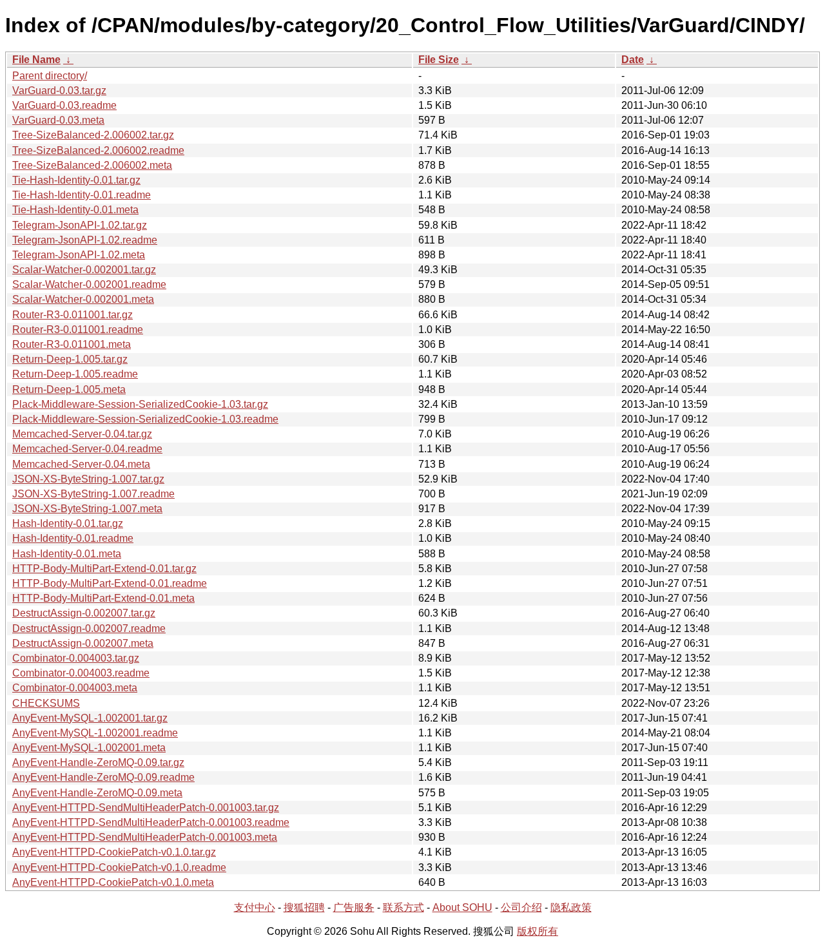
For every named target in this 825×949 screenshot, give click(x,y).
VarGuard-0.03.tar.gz (59, 90)
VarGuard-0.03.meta (58, 120)
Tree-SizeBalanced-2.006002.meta (92, 165)
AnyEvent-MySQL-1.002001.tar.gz (90, 718)
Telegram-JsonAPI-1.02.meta (78, 254)
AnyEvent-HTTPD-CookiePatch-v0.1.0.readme (119, 867)
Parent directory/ (49, 75)
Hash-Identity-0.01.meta (66, 553)
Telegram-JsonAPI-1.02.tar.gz (79, 225)
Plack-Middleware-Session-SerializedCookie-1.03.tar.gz (140, 404)
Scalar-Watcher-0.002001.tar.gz (84, 269)
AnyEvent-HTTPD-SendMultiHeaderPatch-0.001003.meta (144, 837)
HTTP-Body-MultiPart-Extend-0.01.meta (103, 598)
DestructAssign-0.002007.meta (82, 643)
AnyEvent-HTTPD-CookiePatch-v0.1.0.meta (113, 882)
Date (632, 59)
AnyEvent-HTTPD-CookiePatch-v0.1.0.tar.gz (114, 852)
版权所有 (537, 931)
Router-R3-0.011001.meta (71, 344)
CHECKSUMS (46, 703)
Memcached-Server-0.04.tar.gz (82, 433)
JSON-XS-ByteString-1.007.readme (93, 493)
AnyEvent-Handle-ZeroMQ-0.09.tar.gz (98, 762)
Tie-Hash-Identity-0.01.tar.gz (76, 180)
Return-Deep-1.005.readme (75, 374)
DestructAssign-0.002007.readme (89, 628)
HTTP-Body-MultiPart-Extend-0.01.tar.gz (104, 568)
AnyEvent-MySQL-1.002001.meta (89, 747)
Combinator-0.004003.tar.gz (75, 658)
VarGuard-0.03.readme (64, 105)
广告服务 (353, 907)
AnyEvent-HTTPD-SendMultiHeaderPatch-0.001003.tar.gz (145, 807)
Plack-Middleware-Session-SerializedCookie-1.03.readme (145, 419)
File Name (36, 59)
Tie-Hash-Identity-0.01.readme (81, 194)
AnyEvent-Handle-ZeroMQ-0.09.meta (97, 792)
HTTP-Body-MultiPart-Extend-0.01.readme (109, 583)
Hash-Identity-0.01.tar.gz (67, 523)
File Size (438, 59)
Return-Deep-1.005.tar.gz (70, 359)
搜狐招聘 (304, 907)
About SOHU (462, 907)
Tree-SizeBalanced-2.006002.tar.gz (93, 134)
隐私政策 (571, 907)
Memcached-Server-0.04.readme (87, 448)
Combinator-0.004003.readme (81, 672)
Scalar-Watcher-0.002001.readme (89, 284)
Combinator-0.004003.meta (74, 687)
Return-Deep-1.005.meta (69, 389)
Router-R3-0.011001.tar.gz (72, 314)
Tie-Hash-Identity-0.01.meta (75, 209)
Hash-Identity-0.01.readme (72, 538)
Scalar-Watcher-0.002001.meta (83, 299)
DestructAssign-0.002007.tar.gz (83, 613)
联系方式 (403, 907)
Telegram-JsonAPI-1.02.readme (84, 240)
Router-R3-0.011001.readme (77, 329)
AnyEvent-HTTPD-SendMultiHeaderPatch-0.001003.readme (150, 822)
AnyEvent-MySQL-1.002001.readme (95, 732)
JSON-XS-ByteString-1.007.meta (87, 508)
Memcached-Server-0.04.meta (81, 464)
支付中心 (254, 907)
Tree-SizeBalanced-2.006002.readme (98, 150)
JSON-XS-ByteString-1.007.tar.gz (88, 479)
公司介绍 (521, 907)
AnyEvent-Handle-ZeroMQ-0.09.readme (103, 777)
